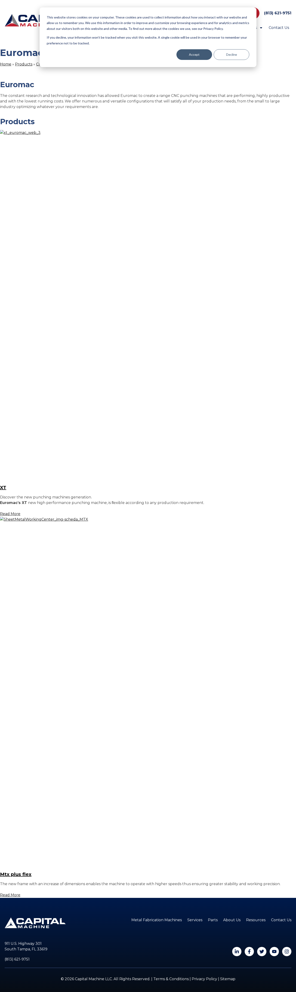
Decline (231, 54)
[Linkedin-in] (236, 951)
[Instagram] (286, 951)
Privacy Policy (204, 979)
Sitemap (227, 979)
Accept (194, 54)
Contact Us (279, 27)
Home (5, 64)
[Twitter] (261, 951)
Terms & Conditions (171, 979)
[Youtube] (274, 951)
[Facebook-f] (249, 951)
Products (23, 64)
